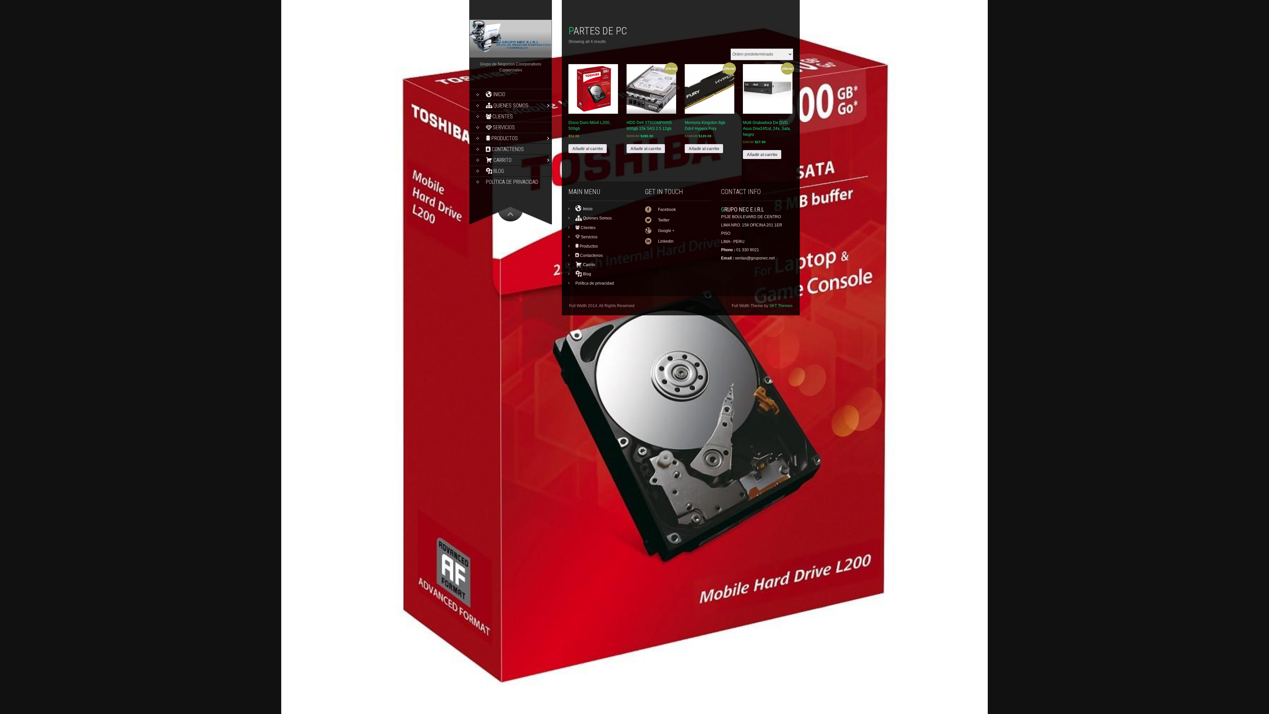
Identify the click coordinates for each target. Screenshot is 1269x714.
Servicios (504, 127)
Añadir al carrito (587, 148)
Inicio (499, 94)
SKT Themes (780, 305)
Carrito (502, 160)
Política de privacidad (512, 182)
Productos (504, 138)
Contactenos (508, 149)
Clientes (502, 116)
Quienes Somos (510, 105)
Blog (498, 171)
